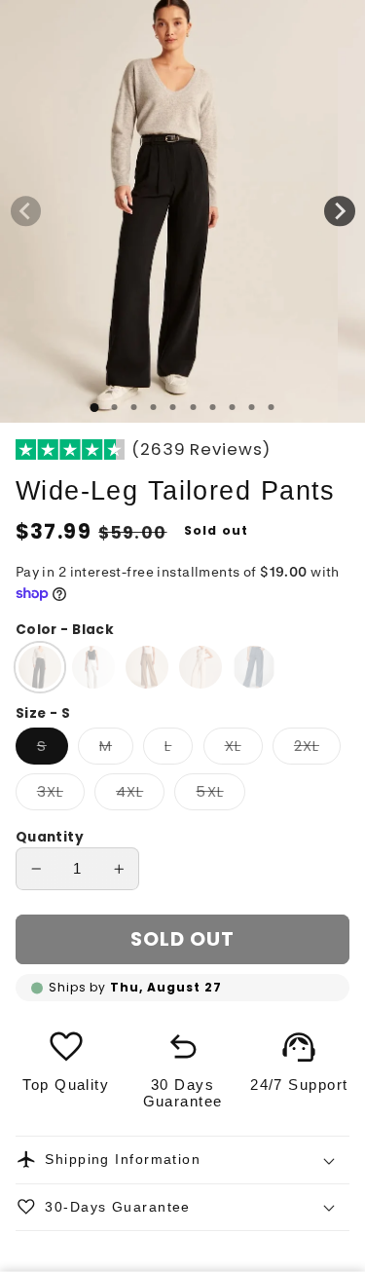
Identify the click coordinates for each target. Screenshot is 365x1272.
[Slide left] (26, 211)
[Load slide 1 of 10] (270, 407)
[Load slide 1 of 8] (231, 407)
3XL (61, 795)
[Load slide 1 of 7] (212, 407)
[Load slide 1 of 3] (134, 407)
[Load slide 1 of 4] (154, 407)
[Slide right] (339, 211)
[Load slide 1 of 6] (192, 407)
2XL (317, 750)
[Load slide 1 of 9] (251, 407)
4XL (140, 795)
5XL (220, 795)
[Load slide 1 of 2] (115, 407)
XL (244, 750)
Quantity (50, 837)
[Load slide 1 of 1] (95, 407)
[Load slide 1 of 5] (173, 407)
